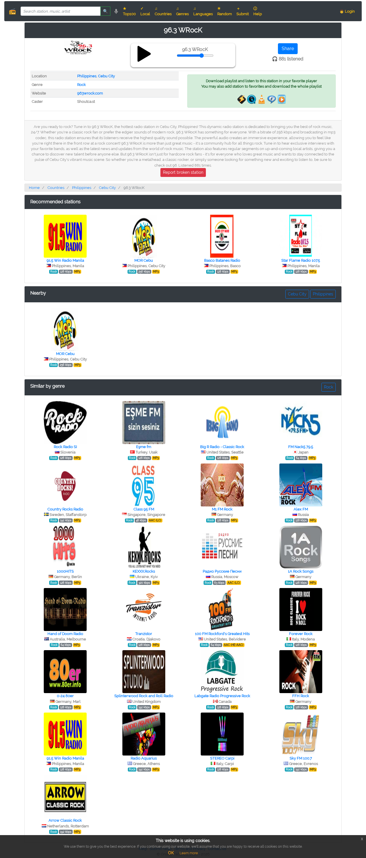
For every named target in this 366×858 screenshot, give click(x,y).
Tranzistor (143, 634)
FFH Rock (300, 696)
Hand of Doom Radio (65, 634)
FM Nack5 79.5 (300, 447)
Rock (81, 84)
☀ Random (224, 11)
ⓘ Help (257, 11)
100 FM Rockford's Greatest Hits (222, 634)
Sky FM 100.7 (301, 758)
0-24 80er (65, 696)
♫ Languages (203, 11)
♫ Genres (182, 11)
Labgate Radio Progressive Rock (222, 696)
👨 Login (347, 11)
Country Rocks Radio (65, 509)
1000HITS (65, 571)
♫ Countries (163, 11)
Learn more (189, 853)
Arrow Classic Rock (65, 820)
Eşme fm (143, 447)
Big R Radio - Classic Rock (222, 447)
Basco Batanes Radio (222, 260)
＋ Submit (242, 11)
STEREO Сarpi (222, 758)
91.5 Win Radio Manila (65, 260)
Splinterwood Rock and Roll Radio (143, 696)
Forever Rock (301, 634)
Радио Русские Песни (222, 571)
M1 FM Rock (222, 509)
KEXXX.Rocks (144, 571)
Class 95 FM (144, 509)
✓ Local (145, 11)
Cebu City (106, 76)
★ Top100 (129, 11)
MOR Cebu (143, 260)
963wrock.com (90, 93)
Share (288, 48)
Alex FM (301, 509)
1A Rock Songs (300, 571)
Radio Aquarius (144, 758)
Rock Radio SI (65, 447)
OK (171, 853)
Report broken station (183, 172)
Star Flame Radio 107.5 (300, 260)
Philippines (86, 76)
